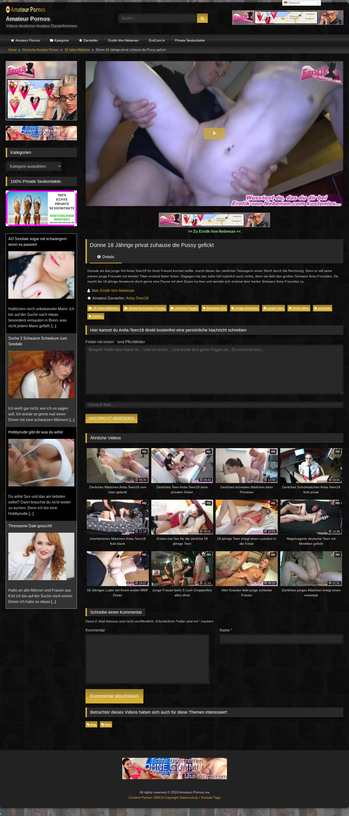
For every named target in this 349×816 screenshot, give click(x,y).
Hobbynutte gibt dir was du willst (35, 432)
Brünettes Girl (216, 308)
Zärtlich (98, 316)
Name (226, 630)
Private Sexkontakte (190, 40)
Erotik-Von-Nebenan (123, 40)
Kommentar (95, 630)
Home (13, 50)
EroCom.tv (157, 40)
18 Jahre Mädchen (77, 50)
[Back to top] (334, 802)
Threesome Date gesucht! (30, 526)
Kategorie (61, 40)
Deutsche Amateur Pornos (41, 50)
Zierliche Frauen (186, 308)
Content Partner (141, 797)
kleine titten (301, 308)
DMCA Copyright (166, 797)
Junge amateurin (246, 308)
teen (108, 724)
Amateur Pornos (27, 40)
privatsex (324, 308)
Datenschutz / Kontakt (196, 797)
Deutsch (294, 3)
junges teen (275, 308)
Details (107, 257)
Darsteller (91, 40)
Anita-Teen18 (137, 298)
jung (93, 724)
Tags (217, 797)
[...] (53, 326)
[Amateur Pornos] (25, 10)
